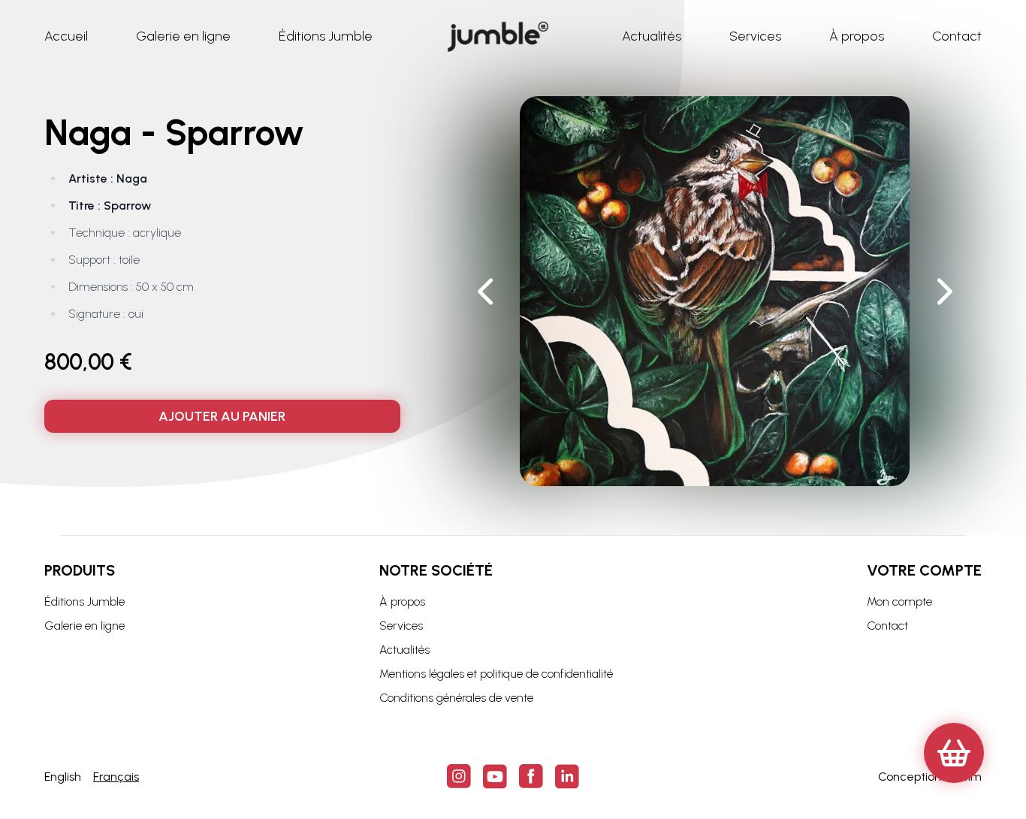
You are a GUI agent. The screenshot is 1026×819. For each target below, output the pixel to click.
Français (116, 776)
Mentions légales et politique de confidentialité (496, 673)
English (62, 776)
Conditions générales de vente (456, 698)
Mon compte (899, 601)
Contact (887, 625)
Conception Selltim (930, 776)
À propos (402, 601)
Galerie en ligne (84, 625)
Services (401, 625)
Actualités (404, 649)
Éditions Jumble (84, 601)
